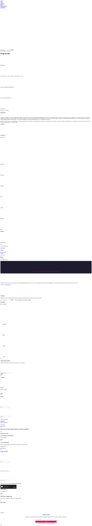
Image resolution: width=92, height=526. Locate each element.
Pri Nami (1, 257)
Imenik (1, 4)
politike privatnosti (18, 483)
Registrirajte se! (3, 425)
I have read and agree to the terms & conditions (23, 299)
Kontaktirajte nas (3, 5)
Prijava (1, 439)
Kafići (1, 256)
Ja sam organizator (10, 435)
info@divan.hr (8, 284)
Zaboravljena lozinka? (4, 422)
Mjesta (4, 50)
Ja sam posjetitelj (3, 435)
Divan (1, 50)
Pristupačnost (2, 7)
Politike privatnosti (3, 6)
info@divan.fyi (3, 448)
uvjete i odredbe (11, 483)
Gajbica (1, 253)
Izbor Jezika (2, 3)
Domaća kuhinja (3, 252)
